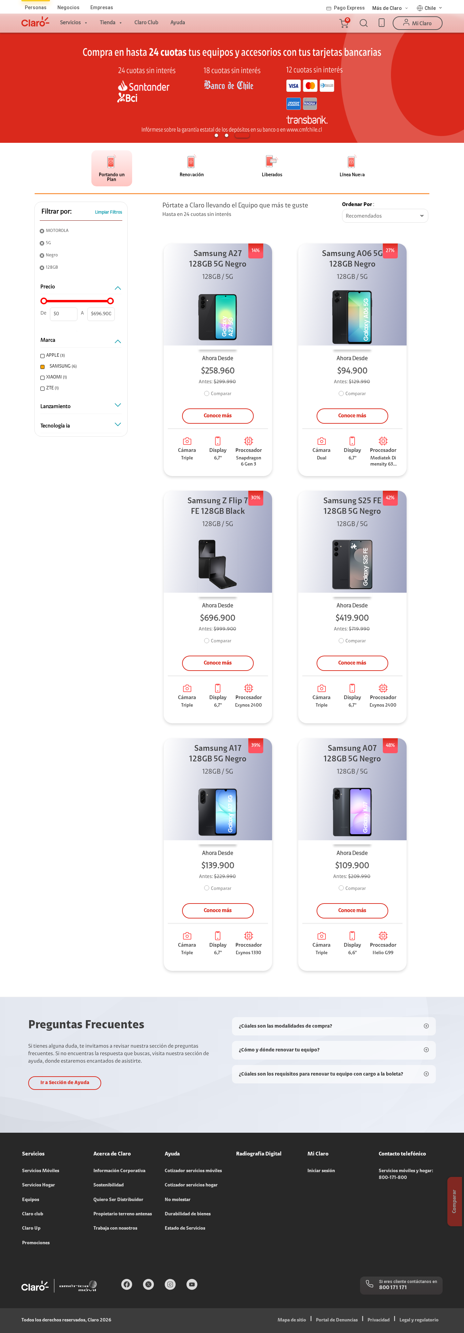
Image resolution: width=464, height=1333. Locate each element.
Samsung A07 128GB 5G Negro (352, 754)
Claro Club (146, 23)
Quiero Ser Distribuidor (118, 1200)
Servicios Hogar (38, 1185)
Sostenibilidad (108, 1185)
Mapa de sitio (292, 1320)
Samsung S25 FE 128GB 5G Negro (352, 506)
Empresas (101, 7)
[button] (343, 23)
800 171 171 (393, 1287)
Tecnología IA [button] (55, 426)
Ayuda (178, 23)
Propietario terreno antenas (122, 1214)
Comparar (221, 394)
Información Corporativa (119, 1171)
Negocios (68, 7)
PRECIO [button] (47, 287)
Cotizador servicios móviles (193, 1171)
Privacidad (379, 1320)
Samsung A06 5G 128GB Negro (352, 259)
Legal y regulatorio (419, 1320)
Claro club (32, 1214)
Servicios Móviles (40, 1171)
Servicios (70, 23)
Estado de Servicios (185, 1228)
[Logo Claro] (35, 21)
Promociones (36, 1243)
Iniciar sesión (321, 1171)
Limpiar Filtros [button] (108, 212)
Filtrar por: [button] (56, 211)
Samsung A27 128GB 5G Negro (217, 259)
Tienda (107, 23)
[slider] (43, 301)
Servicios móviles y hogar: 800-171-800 (406, 1174)
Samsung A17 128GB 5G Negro (217, 754)
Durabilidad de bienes (188, 1214)
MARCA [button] (47, 340)
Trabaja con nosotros (115, 1228)
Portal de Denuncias (337, 1320)
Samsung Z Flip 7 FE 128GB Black (218, 506)
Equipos (30, 1200)
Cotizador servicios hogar (191, 1185)
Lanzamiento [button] (55, 406)
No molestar (178, 1200)
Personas (36, 7)
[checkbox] (80, 356)
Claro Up (31, 1228)
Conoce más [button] (218, 416)
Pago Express (349, 8)
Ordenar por (357, 204)
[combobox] (385, 216)
